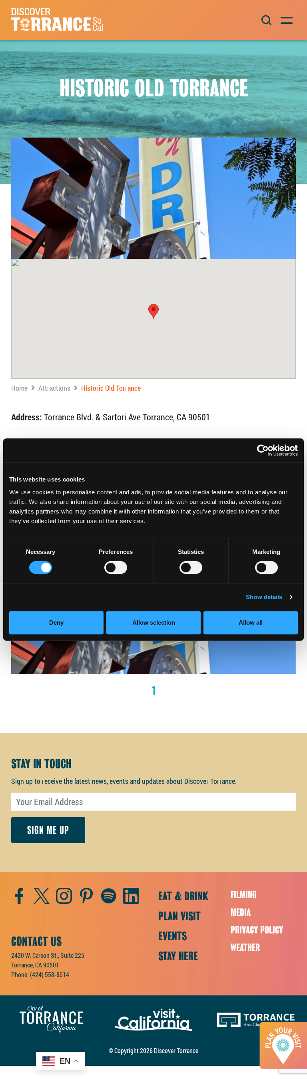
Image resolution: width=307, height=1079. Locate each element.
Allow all (251, 622)
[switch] (115, 567)
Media (241, 912)
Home (19, 388)
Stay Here (178, 956)
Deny (56, 622)
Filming (244, 895)
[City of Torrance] (51, 1019)
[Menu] (286, 19)
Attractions (54, 388)
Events (172, 936)
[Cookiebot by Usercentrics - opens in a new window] (263, 450)
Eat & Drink (183, 896)
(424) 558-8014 (49, 974)
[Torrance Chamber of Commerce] (256, 1019)
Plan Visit (179, 916)
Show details (264, 596)
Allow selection (153, 622)
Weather (245, 947)
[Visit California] (153, 1019)
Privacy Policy (257, 930)
